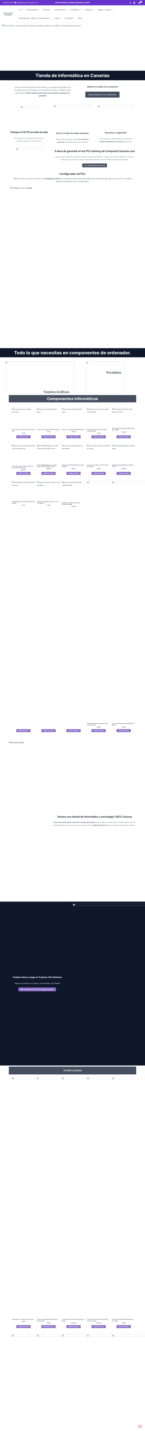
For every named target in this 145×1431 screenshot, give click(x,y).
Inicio (21, 10)
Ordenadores (60, 10)
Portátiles (113, 372)
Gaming (46, 10)
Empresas (69, 18)
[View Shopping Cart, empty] (139, 3)
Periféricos (75, 10)
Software (88, 10)
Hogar (56, 18)
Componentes (32, 10)
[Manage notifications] (140, 1426)
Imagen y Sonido (104, 10)
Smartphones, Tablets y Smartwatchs (34, 18)
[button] (130, 2)
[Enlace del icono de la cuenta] (134, 3)
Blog (80, 18)
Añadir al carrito (23, 437)
